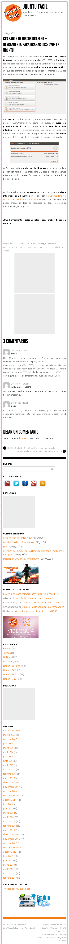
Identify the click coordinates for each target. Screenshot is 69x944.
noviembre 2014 (11, 786)
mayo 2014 (9, 812)
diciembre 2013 (11, 834)
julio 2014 (8, 804)
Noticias (7, 657)
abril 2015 (8, 765)
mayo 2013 (9, 864)
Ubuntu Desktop (37, 244)
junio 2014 (8, 808)
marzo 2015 (9, 769)
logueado (23, 438)
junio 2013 (8, 860)
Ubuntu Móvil (10, 678)
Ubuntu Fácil (34, 6)
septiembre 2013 (12, 847)
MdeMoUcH (19, 244)
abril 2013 (8, 869)
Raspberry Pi (9, 661)
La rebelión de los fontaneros (18, 542)
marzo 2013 (9, 873)
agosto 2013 (9, 851)
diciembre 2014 (11, 782)
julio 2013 (8, 856)
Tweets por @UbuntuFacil (16, 888)
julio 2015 (8, 756)
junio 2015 (8, 760)
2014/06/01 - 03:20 (19, 351)
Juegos (7, 653)
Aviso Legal (30, 928)
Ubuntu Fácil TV (11, 674)
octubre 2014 (10, 791)
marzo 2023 (9, 734)
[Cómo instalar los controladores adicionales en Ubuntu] (21, 637)
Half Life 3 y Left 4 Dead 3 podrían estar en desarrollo (31, 448)
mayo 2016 (9, 747)
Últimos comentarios (16, 589)
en (9, 594)
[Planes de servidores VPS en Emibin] (34, 905)
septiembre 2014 (12, 795)
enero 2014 (9, 830)
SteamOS (51, 937)
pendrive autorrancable (27, 199)
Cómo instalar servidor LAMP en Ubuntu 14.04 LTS (39, 451)
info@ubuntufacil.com (13, 928)
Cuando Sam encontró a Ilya (17, 538)
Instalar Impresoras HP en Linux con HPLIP (37, 594)
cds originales (32, 247)
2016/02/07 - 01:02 (19, 384)
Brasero (21, 247)
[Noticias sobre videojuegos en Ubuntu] (21, 582)
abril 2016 (8, 752)
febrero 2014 (10, 825)
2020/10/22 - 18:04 (19, 403)
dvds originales (45, 247)
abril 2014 (8, 817)
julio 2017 (8, 743)
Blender (7, 648)
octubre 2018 (10, 739)
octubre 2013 (10, 843)
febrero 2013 (10, 877)
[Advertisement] (34, 273)
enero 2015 (9, 778)
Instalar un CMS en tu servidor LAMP (21, 558)
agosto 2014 (9, 799)
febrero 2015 (10, 773)
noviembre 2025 (11, 730)
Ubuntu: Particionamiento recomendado (33, 598)
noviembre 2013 (11, 838)
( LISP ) (6, 546)
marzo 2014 (9, 821)
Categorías (10, 644)
